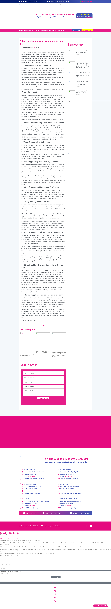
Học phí (9, 571)
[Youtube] (91, 526)
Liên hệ (62, 30)
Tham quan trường (17, 571)
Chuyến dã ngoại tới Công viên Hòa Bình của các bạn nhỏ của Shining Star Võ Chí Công (59, 354)
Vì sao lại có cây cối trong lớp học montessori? (27, 354)
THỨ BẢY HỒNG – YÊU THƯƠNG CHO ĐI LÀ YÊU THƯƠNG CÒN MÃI (82, 83)
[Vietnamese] (88, 1)
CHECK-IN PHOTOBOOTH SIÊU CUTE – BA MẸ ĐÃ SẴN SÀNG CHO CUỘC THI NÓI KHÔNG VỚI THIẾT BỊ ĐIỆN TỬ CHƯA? (83, 65)
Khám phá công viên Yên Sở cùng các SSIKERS (42, 352)
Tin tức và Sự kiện (44, 30)
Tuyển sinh (36, 30)
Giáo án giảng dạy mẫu (54, 30)
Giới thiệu (21, 30)
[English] (82, 1)
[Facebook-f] (87, 526)
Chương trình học (28, 30)
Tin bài (37, 47)
